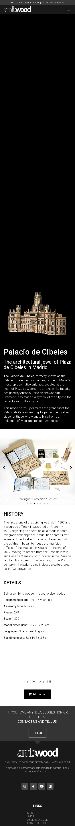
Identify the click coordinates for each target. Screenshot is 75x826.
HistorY (14, 514)
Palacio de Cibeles (36, 351)
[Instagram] (24, 786)
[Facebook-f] (33, 786)
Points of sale (37, 823)
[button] (68, 10)
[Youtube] (41, 786)
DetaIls (12, 582)
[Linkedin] (50, 786)
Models (32, 813)
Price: (37, 681)
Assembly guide (37, 819)
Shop (30, 816)
